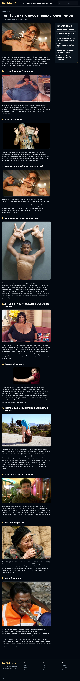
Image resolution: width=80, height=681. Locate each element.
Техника (33, 3)
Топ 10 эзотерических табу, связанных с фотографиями (65, 34)
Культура (45, 672)
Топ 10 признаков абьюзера (65, 29)
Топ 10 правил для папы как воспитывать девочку (65, 51)
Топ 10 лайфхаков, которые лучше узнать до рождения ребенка (65, 45)
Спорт (44, 669)
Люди (39, 3)
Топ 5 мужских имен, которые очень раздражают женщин (66, 39)
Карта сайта (65, 667)
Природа (45, 3)
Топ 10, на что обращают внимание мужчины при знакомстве (64, 57)
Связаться (64, 669)
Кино (23, 3)
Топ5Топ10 (9, 3)
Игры (28, 3)
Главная (4, 11)
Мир (50, 3)
